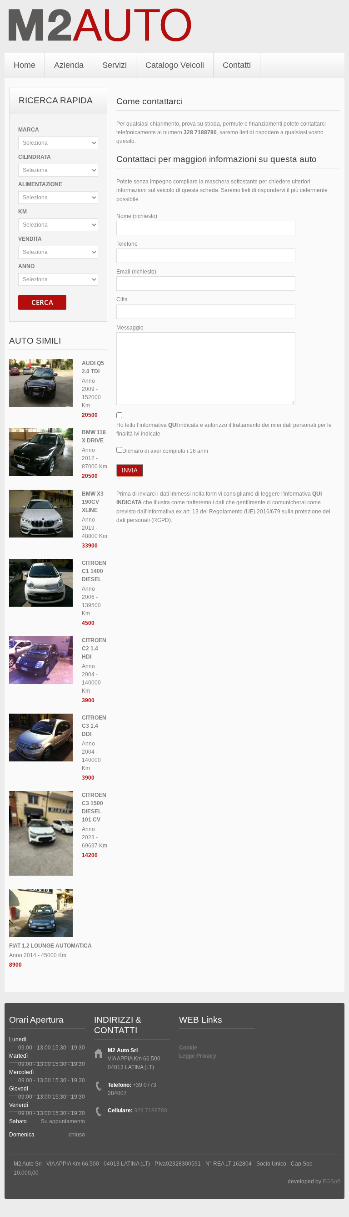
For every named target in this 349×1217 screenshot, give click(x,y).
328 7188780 (200, 132)
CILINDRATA (34, 157)
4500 (88, 623)
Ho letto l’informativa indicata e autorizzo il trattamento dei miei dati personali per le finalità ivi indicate (224, 429)
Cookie (188, 1048)
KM (22, 211)
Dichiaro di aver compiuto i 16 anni (165, 451)
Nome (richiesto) (136, 216)
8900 (15, 965)
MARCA (28, 130)
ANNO (26, 266)
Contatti (237, 65)
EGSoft (331, 1181)
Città (122, 299)
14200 (90, 855)
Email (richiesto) (136, 272)
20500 (90, 415)
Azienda (69, 65)
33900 (90, 546)
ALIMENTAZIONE (40, 184)
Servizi (114, 65)
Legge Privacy (197, 1056)
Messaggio (130, 328)
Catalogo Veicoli (174, 65)
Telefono (127, 244)
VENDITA (30, 239)
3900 (88, 700)
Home (24, 65)
